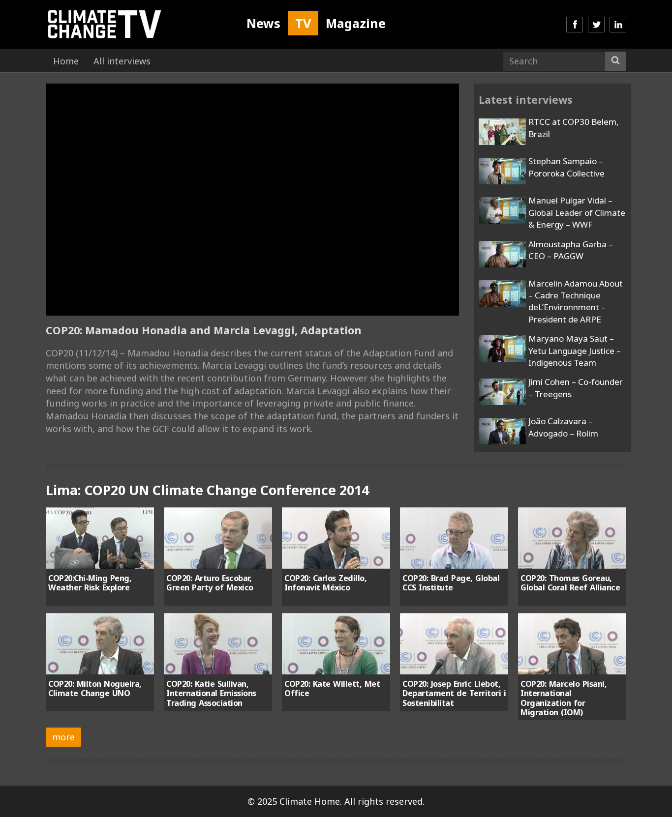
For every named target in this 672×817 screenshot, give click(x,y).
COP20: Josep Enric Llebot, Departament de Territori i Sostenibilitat (454, 693)
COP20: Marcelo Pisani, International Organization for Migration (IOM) (563, 698)
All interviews (122, 61)
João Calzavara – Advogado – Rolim (563, 426)
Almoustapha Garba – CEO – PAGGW (570, 250)
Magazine (356, 23)
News (263, 23)
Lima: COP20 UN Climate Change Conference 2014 (207, 490)
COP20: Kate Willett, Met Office (332, 688)
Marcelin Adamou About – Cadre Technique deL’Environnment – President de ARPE (575, 301)
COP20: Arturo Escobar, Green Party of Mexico (209, 583)
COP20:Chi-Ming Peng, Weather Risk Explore (89, 583)
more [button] (63, 737)
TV (303, 23)
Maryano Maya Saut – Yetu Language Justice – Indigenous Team (574, 350)
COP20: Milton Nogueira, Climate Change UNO (95, 688)
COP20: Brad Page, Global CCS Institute (450, 583)
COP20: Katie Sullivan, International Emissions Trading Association (211, 693)
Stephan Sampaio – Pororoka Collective (566, 166)
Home (66, 61)
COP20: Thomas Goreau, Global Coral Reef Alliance (570, 583)
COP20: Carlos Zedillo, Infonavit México (325, 583)
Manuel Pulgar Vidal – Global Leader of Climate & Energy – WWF (576, 212)
